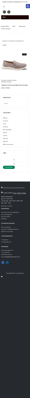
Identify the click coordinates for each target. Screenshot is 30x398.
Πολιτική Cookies (5, 216)
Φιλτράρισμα (8, 167)
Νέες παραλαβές (7, 129)
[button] (28, 6)
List (6, 35)
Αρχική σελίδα (5, 26)
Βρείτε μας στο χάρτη (6, 206)
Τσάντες (5, 135)
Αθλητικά (5, 141)
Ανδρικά (5, 118)
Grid (3, 35)
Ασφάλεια (3, 218)
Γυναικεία (9, 80)
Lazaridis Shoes (19, 273)
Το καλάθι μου (4, 239)
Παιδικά (5, 132)
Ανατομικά (3, 80)
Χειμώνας (5, 138)
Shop (14, 26)
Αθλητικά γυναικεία (8, 144)
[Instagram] (8, 12)
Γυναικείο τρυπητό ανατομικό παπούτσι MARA (14, 85)
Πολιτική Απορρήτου (6, 214)
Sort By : (4, 45)
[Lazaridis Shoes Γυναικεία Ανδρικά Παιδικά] (15, 6)
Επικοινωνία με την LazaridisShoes (10, 212)
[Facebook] (4, 12)
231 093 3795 (20, 193)
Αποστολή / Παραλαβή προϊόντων (10, 229)
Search (25, 103)
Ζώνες (4, 124)
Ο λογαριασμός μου (6, 242)
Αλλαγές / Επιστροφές (7, 231)
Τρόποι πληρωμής (6, 227)
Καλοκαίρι (9, 81)
